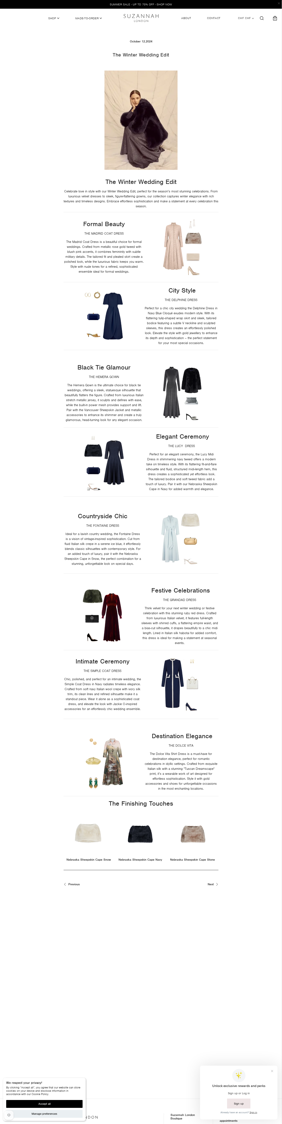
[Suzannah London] (141, 18)
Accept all (44, 1104)
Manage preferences (44, 1114)
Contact (213, 18)
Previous (73, 884)
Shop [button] (52, 18)
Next (211, 884)
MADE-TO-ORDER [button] (87, 18)
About (186, 18)
